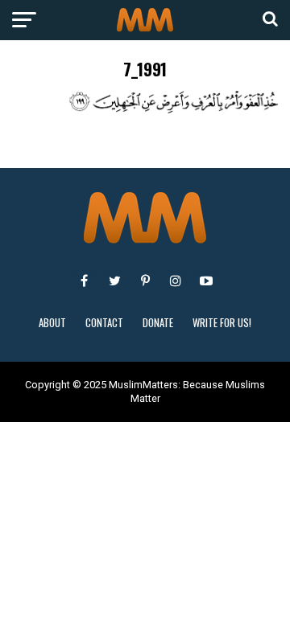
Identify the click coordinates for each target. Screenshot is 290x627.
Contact (104, 322)
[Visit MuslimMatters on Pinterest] (145, 280)
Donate (158, 322)
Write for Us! (222, 322)
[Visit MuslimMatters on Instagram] (176, 280)
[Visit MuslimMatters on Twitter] (114, 280)
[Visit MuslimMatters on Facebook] (84, 280)
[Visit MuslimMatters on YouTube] (206, 280)
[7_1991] (145, 109)
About (52, 322)
